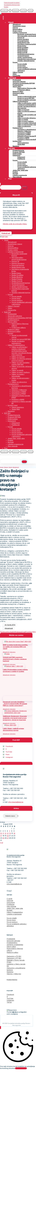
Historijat (10, 901)
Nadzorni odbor (12, 952)
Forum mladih (12, 918)
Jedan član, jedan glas (15, 908)
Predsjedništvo (12, 943)
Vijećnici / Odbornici (14, 974)
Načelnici (10, 972)
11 (3, 833)
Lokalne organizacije (14, 914)
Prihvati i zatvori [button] (21, 1068)
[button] (4, 10)
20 (8, 836)
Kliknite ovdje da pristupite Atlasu (15, 224)
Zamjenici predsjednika (15, 945)
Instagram (9, 757)
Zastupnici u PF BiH (14, 958)
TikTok (9, 1002)
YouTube (9, 752)
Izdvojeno (12, 652)
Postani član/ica (12, 979)
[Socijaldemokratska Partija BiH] (4, 14)
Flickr (8, 754)
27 (8, 838)
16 (14, 833)
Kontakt (9, 910)
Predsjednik (11, 939)
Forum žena (11, 920)
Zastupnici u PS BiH (14, 956)
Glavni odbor (11, 947)
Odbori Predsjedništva (15, 912)
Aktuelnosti (9, 628)
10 (1, 833)
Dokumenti (11, 903)
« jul (1, 843)
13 (7, 833)
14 (10, 833)
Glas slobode (11, 906)
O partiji (9, 899)
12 (5, 833)
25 (3, 838)
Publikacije (10, 904)
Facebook (9, 746)
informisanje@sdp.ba (15, 802)
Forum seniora (12, 922)
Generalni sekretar (13, 941)
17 (1, 836)
